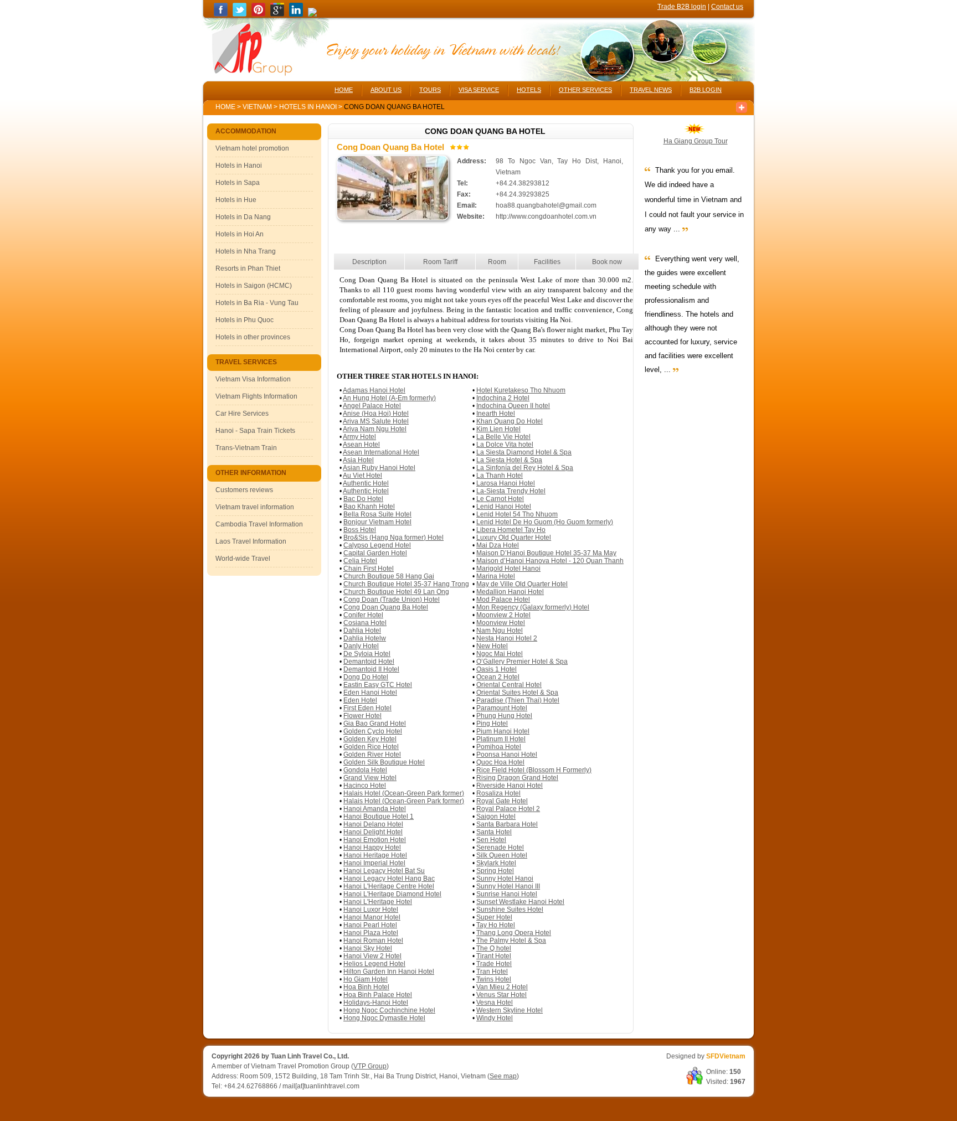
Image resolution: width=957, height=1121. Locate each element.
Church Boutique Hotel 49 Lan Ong (396, 592)
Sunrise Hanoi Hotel (506, 894)
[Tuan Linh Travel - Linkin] (296, 14)
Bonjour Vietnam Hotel (377, 522)
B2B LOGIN (706, 89)
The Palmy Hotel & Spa (511, 940)
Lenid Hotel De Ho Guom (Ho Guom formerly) (544, 522)
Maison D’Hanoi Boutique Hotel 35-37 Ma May (546, 553)
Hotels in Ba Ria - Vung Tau (257, 303)
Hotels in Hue (235, 200)
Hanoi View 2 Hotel (372, 956)
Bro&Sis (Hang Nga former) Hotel (393, 537)
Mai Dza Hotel (497, 545)
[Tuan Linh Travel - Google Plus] (277, 14)
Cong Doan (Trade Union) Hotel (391, 599)
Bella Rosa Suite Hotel (377, 514)
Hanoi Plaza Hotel (370, 933)
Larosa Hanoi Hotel (505, 483)
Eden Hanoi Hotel (370, 692)
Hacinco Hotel (364, 785)
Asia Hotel (358, 460)
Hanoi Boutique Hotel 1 (378, 816)
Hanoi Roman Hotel (373, 940)
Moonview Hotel (500, 623)
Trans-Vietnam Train (246, 448)
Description (369, 262)
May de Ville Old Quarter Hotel (522, 584)
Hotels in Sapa (237, 183)
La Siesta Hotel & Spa (509, 460)
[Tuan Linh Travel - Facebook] (221, 14)
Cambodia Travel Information (259, 524)
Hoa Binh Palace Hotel (377, 995)
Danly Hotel (361, 646)
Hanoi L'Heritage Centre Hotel (388, 886)
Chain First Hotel (368, 568)
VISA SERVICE (479, 89)
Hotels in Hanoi (308, 107)
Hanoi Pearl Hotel (370, 925)
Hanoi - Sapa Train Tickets (255, 431)
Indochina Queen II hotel (513, 406)
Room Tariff (440, 262)
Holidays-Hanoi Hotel (375, 1002)
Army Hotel (359, 437)
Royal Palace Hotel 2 (508, 809)
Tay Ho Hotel (495, 925)
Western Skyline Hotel (509, 1010)
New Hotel (492, 646)
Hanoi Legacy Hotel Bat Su (384, 871)
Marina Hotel (495, 576)
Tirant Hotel (493, 956)
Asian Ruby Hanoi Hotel (379, 468)
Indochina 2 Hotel (502, 398)
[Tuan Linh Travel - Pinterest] (258, 14)
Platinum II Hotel (501, 739)
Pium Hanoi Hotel (502, 731)
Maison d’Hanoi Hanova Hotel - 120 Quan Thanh (550, 561)
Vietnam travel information (254, 507)
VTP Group (370, 1066)
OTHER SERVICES (585, 89)
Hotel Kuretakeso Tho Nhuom (520, 390)
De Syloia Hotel (366, 654)
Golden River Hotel (372, 754)
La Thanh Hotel (499, 475)
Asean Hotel (361, 444)
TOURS (430, 89)
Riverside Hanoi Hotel (509, 785)
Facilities (547, 262)
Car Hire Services (242, 413)
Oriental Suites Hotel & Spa (517, 692)
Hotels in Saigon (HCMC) (253, 286)
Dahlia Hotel (362, 630)
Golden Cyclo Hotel (372, 731)
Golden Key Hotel (370, 739)
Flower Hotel (362, 716)
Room (497, 262)
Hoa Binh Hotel (366, 987)
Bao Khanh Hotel (369, 506)
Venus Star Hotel (501, 995)
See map (503, 1076)
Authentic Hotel (366, 483)
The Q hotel (493, 948)
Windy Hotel (494, 1018)
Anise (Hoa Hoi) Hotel (376, 413)
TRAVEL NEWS (651, 89)
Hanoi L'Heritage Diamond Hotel (392, 894)
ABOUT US (386, 89)
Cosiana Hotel (365, 623)
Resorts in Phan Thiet (247, 268)
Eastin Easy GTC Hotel (377, 685)
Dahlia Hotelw (364, 638)
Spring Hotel (495, 871)
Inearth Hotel (495, 413)
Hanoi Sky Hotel (367, 948)
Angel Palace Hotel (372, 406)
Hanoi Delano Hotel (373, 824)
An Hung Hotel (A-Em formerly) (389, 398)
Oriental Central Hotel (509, 685)
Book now (607, 262)
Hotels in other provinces (252, 337)
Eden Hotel (360, 700)
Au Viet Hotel (362, 475)
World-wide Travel (242, 558)
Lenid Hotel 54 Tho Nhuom (517, 514)
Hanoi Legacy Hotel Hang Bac (389, 878)
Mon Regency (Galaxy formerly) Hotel (532, 607)
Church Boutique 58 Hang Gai (388, 576)
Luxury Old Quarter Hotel (513, 537)
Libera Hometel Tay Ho (511, 530)
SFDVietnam (725, 1056)
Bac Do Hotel (363, 499)
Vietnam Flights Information (256, 396)
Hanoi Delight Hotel (373, 832)
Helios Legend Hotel (374, 964)
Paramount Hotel (501, 708)
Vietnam (257, 107)
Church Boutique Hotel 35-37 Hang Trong (406, 584)
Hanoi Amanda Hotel (374, 809)
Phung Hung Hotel (504, 716)
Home (225, 107)
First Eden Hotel (367, 708)
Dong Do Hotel (365, 677)
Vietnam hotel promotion (252, 148)
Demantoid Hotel (368, 661)
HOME (344, 89)
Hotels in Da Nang (243, 217)
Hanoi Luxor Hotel (370, 909)
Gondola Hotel (365, 770)
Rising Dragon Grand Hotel (517, 778)
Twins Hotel (493, 979)
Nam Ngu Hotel (499, 630)
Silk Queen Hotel (501, 855)
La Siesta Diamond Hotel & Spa (524, 452)
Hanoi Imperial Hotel (374, 863)
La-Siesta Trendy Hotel (511, 491)
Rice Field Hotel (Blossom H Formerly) (533, 770)
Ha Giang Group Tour (695, 141)
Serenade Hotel (500, 847)
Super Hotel (494, 917)
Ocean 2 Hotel (497, 677)
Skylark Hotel (496, 863)
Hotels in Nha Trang (245, 251)
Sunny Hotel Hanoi (504, 878)
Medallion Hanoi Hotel (510, 592)
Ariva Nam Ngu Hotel (375, 429)
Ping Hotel (492, 723)
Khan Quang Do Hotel (509, 421)
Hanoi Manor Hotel (371, 917)
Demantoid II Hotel (371, 669)
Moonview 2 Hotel (503, 615)
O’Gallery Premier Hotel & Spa (522, 661)
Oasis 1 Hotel (496, 669)
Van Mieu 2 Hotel (502, 987)
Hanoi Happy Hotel (372, 847)
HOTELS (529, 89)
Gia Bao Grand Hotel (374, 723)
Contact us (727, 7)
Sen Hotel (491, 840)
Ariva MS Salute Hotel (376, 421)
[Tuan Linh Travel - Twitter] (239, 14)
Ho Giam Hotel (365, 979)
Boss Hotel (359, 530)
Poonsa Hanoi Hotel (506, 754)
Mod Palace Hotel (503, 599)
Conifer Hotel (363, 615)
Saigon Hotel (496, 816)
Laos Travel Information (250, 541)
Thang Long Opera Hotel (513, 933)
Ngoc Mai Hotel (499, 654)
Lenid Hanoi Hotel (503, 506)
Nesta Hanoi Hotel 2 (506, 638)
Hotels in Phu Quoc (244, 320)
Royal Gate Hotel (502, 801)
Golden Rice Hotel (371, 747)
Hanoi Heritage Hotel (375, 855)
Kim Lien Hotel (498, 429)
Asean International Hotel (381, 452)
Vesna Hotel (494, 1002)
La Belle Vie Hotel (503, 437)
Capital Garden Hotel (375, 553)
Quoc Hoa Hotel (500, 762)
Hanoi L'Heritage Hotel (377, 902)
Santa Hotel (494, 832)
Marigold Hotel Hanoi (508, 568)
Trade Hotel (494, 964)
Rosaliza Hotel (498, 793)
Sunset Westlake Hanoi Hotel (520, 902)
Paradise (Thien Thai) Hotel (517, 700)
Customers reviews (244, 490)
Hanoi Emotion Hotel (374, 840)
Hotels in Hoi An (239, 234)
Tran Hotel (492, 971)
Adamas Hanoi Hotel (374, 390)
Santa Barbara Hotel (507, 824)
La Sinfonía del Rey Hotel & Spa (524, 468)
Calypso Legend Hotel (377, 545)
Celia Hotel (360, 561)
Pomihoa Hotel (498, 747)
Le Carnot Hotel (500, 499)
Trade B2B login (681, 7)
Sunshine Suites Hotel (509, 909)
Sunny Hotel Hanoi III (508, 886)
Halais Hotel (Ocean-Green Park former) (403, 793)
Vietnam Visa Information (253, 379)
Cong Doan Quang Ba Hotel (385, 607)
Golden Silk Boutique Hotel (384, 762)
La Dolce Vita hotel (504, 444)
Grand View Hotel (370, 778)
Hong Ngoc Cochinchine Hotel (389, 1010)
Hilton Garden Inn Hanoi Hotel (388, 971)
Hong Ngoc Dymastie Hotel (384, 1018)
